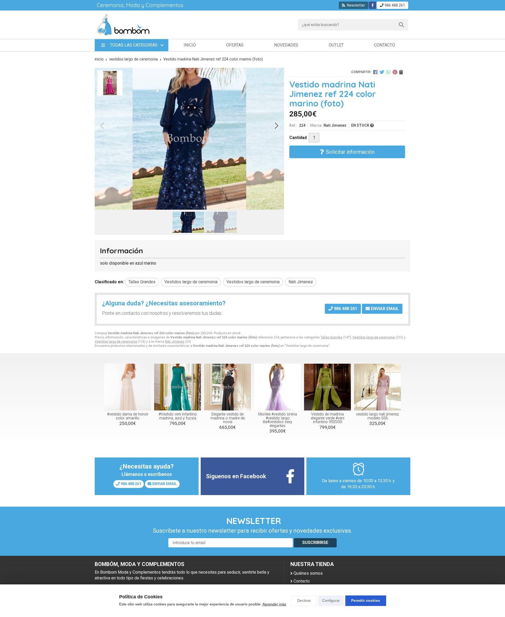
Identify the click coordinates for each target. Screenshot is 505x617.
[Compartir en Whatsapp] (388, 72)
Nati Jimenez (174, 341)
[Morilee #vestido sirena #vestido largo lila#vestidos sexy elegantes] (277, 387)
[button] (187, 204)
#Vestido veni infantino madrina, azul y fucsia (178, 416)
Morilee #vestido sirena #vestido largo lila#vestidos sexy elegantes (277, 420)
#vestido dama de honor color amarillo (127, 416)
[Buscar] (401, 25)
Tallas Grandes (331, 337)
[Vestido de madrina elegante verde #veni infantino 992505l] (327, 387)
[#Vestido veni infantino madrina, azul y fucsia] (177, 387)
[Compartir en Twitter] (382, 72)
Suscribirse (315, 542)
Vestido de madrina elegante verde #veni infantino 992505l (327, 418)
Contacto (302, 581)
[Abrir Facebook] (372, 5)
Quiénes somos (308, 573)
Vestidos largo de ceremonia (373, 337)
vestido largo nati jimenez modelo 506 (377, 416)
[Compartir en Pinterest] (395, 72)
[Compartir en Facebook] (375, 72)
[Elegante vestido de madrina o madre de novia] (227, 387)
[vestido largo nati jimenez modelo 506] (377, 387)
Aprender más (274, 604)
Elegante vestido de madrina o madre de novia (227, 418)
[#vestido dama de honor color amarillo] (127, 387)
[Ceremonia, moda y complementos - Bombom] (123, 24)
